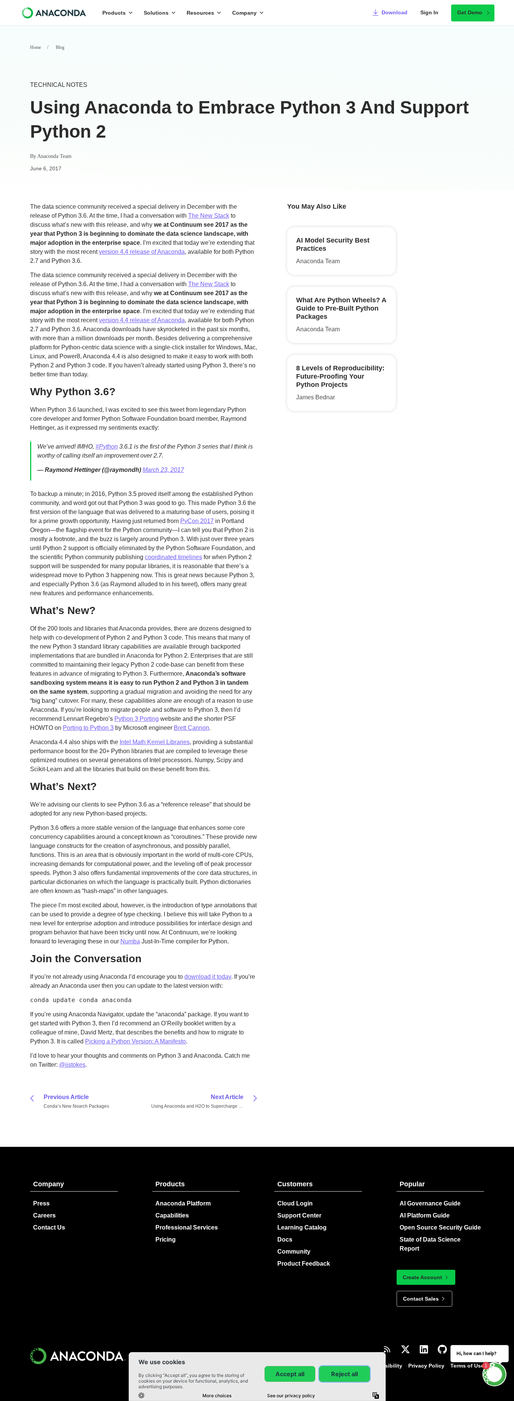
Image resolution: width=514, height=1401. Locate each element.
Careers (44, 1215)
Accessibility (385, 1366)
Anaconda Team (54, 156)
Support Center (299, 1215)
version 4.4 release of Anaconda (142, 252)
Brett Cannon (191, 728)
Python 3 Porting (136, 719)
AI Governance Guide (430, 1203)
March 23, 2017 (163, 470)
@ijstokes (72, 1064)
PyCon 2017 (197, 521)
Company (244, 13)
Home (35, 47)
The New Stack (208, 215)
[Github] (442, 1349)
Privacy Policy (426, 1366)
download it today (207, 976)
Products (114, 13)
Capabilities (172, 1215)
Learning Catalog (302, 1227)
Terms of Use (467, 1366)
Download (395, 12)
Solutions (156, 13)
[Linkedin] (424, 1349)
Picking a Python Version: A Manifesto (135, 1041)
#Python (107, 446)
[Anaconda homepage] (55, 12)
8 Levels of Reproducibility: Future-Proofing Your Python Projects (340, 376)
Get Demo (469, 12)
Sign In (429, 12)
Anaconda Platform (183, 1203)
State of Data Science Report (430, 1244)
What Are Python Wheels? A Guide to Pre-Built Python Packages (341, 308)
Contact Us (49, 1227)
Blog (60, 47)
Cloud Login (295, 1203)
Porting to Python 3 (88, 728)
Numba (130, 941)
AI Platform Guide (425, 1215)
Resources (200, 13)
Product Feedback (303, 1263)
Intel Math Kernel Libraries (155, 742)
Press (41, 1203)
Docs (284, 1239)
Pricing (165, 1239)
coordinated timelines (173, 557)
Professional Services (186, 1227)
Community (293, 1251)
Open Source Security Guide (440, 1227)
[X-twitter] (405, 1349)
